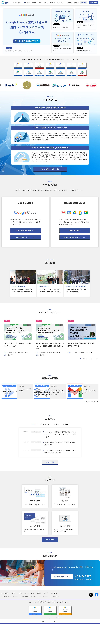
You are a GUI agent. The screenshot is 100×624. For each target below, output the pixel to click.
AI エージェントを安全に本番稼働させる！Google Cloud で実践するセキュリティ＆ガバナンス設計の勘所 (60, 434)
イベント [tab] (65, 424)
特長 (19, 2)
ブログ (58, 2)
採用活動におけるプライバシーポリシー (10, 596)
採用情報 (76, 2)
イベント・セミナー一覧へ (90, 359)
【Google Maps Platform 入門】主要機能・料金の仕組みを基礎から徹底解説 (60, 451)
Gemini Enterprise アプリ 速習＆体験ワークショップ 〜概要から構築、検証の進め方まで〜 (50, 346)
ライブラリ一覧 (50, 539)
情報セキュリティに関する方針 (28, 596)
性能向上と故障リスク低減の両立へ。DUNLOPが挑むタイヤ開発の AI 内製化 (22, 291)
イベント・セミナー (49, 2)
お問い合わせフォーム (62, 576)
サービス (27, 2)
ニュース (40, 2)
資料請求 (83, 2)
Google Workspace (74, 230)
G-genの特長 (5, 593)
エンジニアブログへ (92, 402)
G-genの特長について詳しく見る (50, 169)
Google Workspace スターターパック (74, 237)
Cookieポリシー (55, 596)
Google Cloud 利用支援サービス (25, 230)
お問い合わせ (93, 2)
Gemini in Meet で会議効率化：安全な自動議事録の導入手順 (60, 444)
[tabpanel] (50, 442)
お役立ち (63, 2)
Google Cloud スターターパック (25, 237)
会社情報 (70, 2)
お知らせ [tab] (56, 424)
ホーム (15, 2)
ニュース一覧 (50, 462)
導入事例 (34, 2)
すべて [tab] (33, 424)
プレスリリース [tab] (44, 424)
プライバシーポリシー (43, 596)
